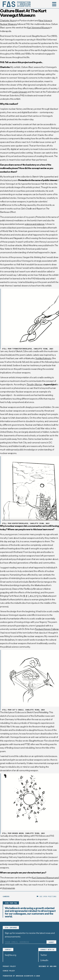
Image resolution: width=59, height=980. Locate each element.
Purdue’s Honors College (47, 629)
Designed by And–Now (47, 966)
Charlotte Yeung (8, 20)
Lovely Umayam (19, 91)
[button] (54, 4)
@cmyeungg (8, 888)
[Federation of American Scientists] (16, 4)
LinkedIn (44, 960)
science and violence (34, 223)
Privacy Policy (9, 966)
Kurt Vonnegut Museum (38, 27)
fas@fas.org (10, 954)
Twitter (43, 954)
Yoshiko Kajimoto (43, 358)
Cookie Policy (9, 971)
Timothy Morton (34, 384)
